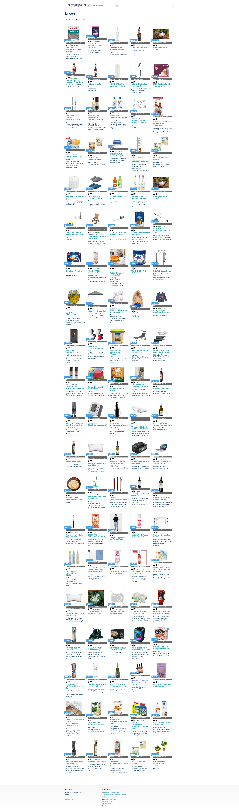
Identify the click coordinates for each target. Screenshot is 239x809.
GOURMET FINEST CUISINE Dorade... (118, 649)
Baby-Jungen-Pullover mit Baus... (162, 312)
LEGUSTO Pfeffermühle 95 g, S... (75, 686)
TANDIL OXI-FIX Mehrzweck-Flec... (140, 272)
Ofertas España (108, 801)
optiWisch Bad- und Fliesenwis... (97, 498)
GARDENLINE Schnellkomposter (96, 723)
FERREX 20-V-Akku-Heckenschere (119, 234)
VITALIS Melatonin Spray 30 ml (161, 723)
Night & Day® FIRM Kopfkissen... (97, 464)
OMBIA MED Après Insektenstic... (118, 311)
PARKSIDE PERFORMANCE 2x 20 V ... (161, 231)
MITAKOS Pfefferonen (71, 313)
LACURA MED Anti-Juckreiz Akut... (140, 536)
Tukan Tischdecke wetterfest (96, 388)
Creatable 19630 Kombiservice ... (139, 612)
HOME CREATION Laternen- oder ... (118, 85)
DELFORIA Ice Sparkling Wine (117, 48)
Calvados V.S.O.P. (139, 48)
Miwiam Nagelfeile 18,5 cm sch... (74, 536)
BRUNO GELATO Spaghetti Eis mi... (162, 648)
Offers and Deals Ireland (110, 799)
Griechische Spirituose (158, 124)
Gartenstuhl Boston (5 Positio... (97, 237)
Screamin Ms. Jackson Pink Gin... (75, 81)
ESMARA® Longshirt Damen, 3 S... (97, 348)
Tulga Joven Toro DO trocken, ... (140, 495)
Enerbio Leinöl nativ (97, 762)
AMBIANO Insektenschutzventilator (122, 424)
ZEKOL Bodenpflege (119, 117)
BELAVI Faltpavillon (97, 311)
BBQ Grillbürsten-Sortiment (139, 85)
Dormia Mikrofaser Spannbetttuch (96, 571)
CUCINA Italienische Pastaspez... (140, 234)
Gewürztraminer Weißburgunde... (117, 462)
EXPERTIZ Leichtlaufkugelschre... (120, 499)
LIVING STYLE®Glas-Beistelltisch (72, 723)
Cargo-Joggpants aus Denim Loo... (117, 539)
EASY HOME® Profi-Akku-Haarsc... (75, 762)
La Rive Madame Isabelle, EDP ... (117, 612)
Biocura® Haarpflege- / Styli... (72, 573)
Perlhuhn (135, 316)
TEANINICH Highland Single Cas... (95, 119)
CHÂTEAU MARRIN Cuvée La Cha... (161, 499)
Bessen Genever (161, 389)
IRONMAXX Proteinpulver (94, 159)
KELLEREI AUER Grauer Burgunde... (162, 424)
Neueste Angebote (69, 799)
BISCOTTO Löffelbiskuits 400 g (97, 536)
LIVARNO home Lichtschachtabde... (140, 386)
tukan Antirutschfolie (73, 118)
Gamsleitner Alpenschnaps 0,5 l (140, 197)
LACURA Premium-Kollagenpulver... (162, 685)
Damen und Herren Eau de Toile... (97, 685)
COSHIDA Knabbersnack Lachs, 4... (94, 45)
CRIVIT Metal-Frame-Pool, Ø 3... (118, 155)
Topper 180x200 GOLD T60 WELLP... (140, 428)
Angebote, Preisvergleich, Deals (112, 792)
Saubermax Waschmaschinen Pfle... (139, 726)
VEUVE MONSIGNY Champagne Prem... (119, 685)
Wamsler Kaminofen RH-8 (73, 351)
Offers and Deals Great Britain (111, 797)
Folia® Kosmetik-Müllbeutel (118, 274)
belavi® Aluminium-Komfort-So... (140, 351)
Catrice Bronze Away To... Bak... (95, 612)
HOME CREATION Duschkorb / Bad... (162, 351)
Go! (117, 5)
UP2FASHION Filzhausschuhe (95, 197)
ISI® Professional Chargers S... (161, 85)
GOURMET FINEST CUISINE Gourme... (162, 612)
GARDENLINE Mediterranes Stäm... (159, 763)
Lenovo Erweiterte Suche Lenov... (162, 462)
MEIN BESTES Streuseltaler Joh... (75, 499)
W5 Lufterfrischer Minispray (161, 570)
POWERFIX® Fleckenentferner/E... (76, 388)
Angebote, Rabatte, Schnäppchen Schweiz (115, 794)
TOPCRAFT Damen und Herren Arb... (74, 424)
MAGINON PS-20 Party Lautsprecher (140, 649)
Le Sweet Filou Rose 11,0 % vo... (140, 572)
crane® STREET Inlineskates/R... (95, 649)
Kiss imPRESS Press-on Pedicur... (96, 272)
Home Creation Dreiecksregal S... (139, 121)
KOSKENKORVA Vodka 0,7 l (73, 649)
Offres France (107, 803)
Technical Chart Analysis (108, 806)
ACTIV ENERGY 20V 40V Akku (140, 462)
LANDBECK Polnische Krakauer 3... (119, 763)
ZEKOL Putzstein (73, 157)
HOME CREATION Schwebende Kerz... (75, 234)
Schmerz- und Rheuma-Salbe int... (140, 161)
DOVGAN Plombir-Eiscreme (74, 272)
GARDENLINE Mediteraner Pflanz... (116, 352)
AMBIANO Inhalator (75, 196)
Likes (66, 797)
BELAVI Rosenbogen (162, 271)
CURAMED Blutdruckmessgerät (97, 424)
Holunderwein (94, 84)
